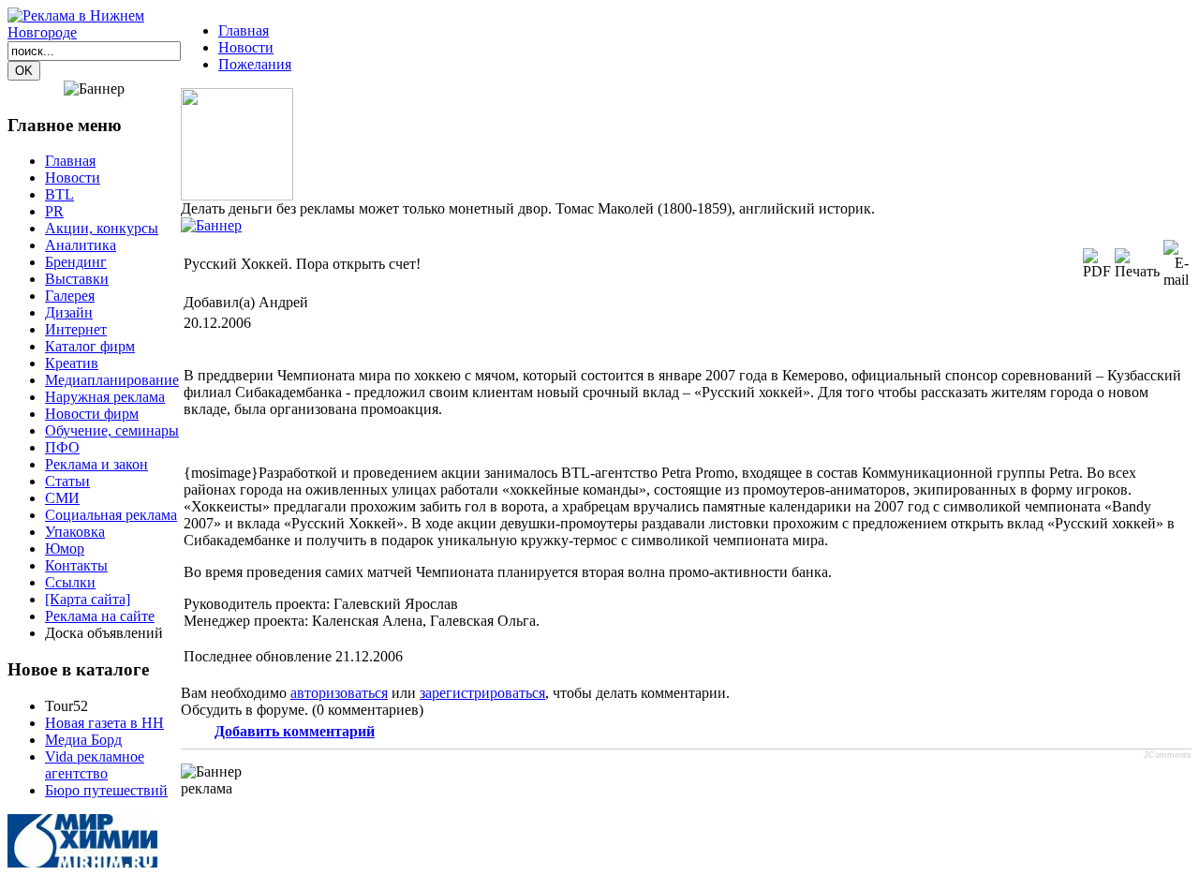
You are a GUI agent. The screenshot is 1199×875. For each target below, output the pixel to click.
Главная (243, 30)
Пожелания (254, 64)
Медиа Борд (83, 740)
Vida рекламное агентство (94, 765)
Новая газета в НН (104, 723)
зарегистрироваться (482, 693)
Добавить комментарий (295, 731)
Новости (246, 47)
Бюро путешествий (106, 790)
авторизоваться (339, 693)
